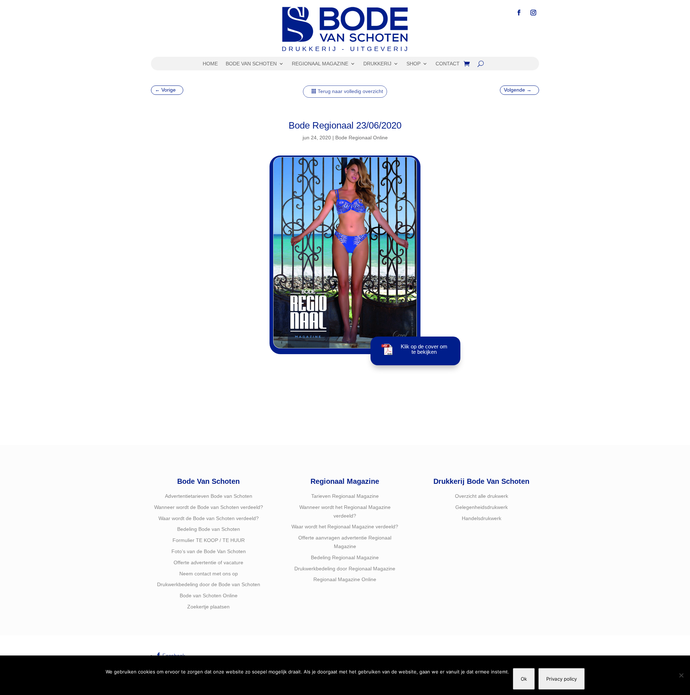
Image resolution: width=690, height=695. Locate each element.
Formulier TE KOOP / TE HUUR (208, 540)
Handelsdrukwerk (481, 518)
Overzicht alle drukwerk (481, 496)
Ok (524, 679)
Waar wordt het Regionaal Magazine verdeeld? (344, 526)
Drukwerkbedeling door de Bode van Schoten (208, 584)
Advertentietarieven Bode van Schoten (208, 496)
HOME (210, 63)
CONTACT (448, 63)
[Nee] (681, 675)
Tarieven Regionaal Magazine (345, 496)
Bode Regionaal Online (361, 137)
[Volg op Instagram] (533, 12)
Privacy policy (561, 679)
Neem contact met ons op (208, 573)
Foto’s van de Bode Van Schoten (208, 551)
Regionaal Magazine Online (344, 579)
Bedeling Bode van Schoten (208, 529)
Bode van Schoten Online (209, 595)
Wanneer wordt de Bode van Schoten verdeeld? (208, 507)
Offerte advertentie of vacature (208, 562)
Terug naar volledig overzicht (350, 91)
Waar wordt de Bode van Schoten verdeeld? (208, 518)
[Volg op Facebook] (519, 12)
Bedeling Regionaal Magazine (345, 557)
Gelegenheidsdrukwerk (481, 507)
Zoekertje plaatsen (208, 607)
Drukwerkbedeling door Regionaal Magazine (344, 568)
